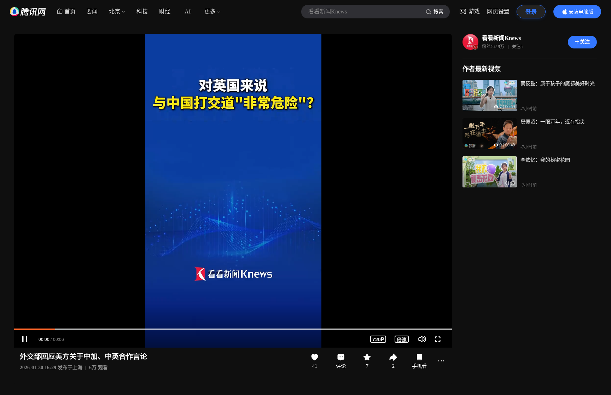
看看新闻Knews (501, 38)
